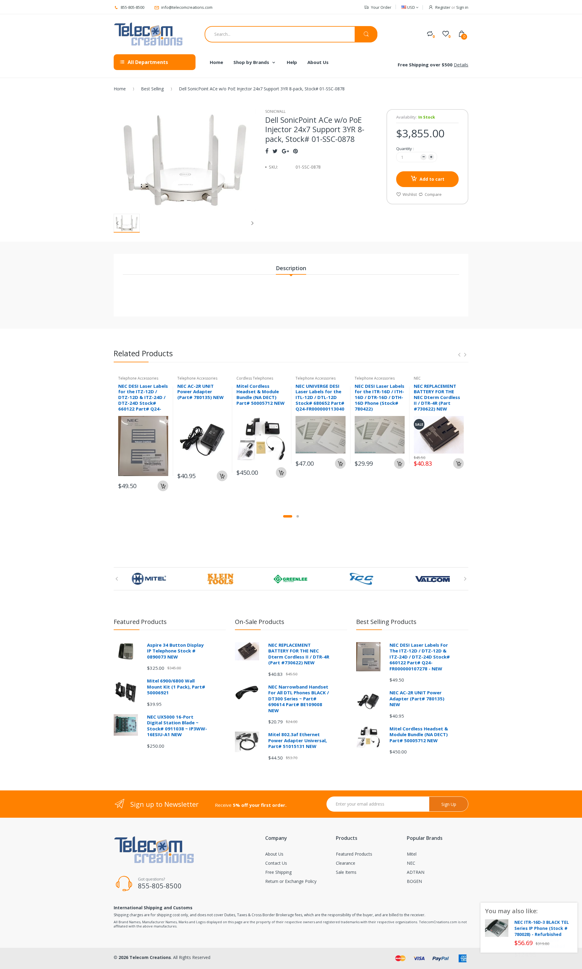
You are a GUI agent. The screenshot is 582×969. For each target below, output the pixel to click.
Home (120, 89)
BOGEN (414, 881)
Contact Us (276, 863)
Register (442, 7)
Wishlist (410, 194)
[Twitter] (275, 151)
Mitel (411, 854)
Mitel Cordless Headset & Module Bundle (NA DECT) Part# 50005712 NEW (260, 394)
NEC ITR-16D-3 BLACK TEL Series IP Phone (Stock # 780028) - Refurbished (541, 928)
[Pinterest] (295, 151)
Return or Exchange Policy (290, 881)
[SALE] (439, 434)
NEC (411, 863)
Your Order (381, 7)
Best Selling (152, 89)
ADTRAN (415, 872)
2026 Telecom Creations (145, 957)
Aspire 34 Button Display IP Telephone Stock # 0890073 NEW (175, 651)
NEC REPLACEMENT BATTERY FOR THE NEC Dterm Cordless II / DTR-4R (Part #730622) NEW (437, 397)
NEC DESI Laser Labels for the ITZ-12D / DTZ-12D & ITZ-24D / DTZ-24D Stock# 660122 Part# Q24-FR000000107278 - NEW (143, 403)
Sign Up (448, 804)
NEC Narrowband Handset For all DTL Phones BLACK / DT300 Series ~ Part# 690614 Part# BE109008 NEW (298, 698)
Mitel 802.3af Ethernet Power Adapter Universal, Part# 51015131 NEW (297, 740)
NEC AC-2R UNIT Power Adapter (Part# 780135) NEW (200, 392)
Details (461, 65)
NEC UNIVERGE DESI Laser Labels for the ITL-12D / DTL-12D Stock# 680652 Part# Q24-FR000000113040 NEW (320, 400)
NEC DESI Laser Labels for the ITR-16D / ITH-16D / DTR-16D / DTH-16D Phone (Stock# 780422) (379, 397)
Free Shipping (278, 872)
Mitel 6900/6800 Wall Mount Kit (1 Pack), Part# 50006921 (176, 687)
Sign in (462, 7)
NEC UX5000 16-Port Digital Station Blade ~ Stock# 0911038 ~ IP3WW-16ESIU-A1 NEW (177, 726)
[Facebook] (266, 151)
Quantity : (405, 148)
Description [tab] (291, 268)
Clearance (345, 863)
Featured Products (354, 854)
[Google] (285, 151)
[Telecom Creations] (148, 34)
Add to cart (432, 179)
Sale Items (346, 872)
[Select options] (399, 463)
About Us (274, 854)
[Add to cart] (163, 486)
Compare (433, 194)
